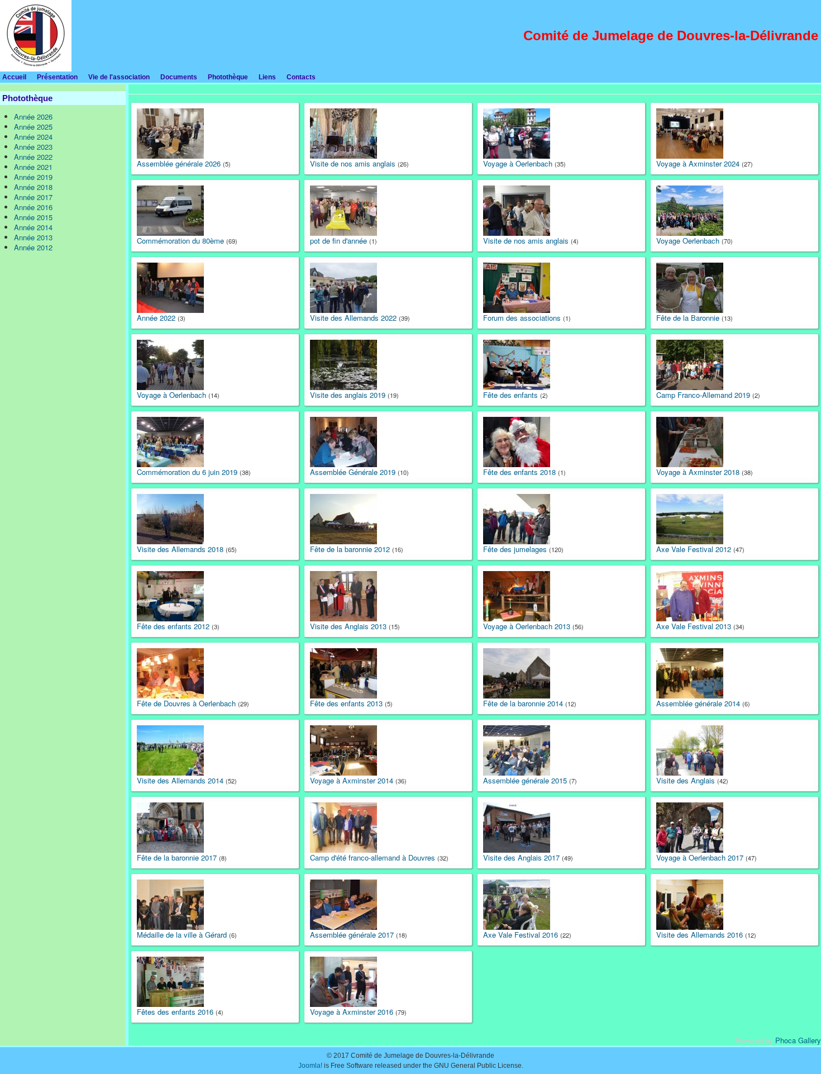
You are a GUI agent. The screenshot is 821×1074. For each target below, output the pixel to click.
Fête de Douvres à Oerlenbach (186, 703)
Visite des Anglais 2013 (348, 626)
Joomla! (310, 1066)
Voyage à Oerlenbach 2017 (699, 857)
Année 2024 (33, 136)
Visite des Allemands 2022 (353, 317)
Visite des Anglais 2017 (521, 857)
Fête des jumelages (515, 549)
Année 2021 (33, 166)
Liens (267, 77)
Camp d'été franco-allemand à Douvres (372, 857)
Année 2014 (33, 227)
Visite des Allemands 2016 (699, 934)
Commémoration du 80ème (180, 240)
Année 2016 (33, 207)
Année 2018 (33, 187)
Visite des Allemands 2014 (180, 780)
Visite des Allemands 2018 (180, 549)
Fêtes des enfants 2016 (175, 1011)
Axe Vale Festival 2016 (520, 934)
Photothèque (228, 77)
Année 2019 (33, 177)
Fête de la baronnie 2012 (350, 549)
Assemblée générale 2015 (525, 780)
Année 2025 (33, 126)
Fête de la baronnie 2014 (523, 703)
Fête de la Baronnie (687, 317)
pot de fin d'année (338, 240)
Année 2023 (33, 146)
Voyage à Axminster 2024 (697, 163)
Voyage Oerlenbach (687, 240)
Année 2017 (33, 197)
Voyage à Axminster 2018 (697, 472)
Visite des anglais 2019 (347, 394)
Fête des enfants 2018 (519, 472)
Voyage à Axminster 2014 (351, 780)
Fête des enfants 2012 (173, 626)
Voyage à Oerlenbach (517, 163)
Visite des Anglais (685, 780)
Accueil (14, 77)
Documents (178, 77)
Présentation (57, 77)
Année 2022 (33, 156)
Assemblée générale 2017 (352, 934)
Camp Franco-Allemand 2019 (703, 394)
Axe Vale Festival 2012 (693, 549)
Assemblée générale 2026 (179, 163)
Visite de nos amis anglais (352, 163)
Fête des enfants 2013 (346, 703)
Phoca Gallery (798, 1040)
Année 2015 (33, 217)
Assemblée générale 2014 (698, 703)
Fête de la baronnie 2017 (177, 857)
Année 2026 (33, 116)
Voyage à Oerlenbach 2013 (526, 626)
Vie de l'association (119, 77)
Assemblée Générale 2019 (352, 472)
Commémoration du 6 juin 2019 (187, 472)
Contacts (301, 77)
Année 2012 (33, 247)
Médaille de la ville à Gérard (182, 934)
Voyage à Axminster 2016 (351, 1011)
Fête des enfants (510, 394)
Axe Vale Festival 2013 (693, 626)
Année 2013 (33, 237)
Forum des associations (522, 317)
